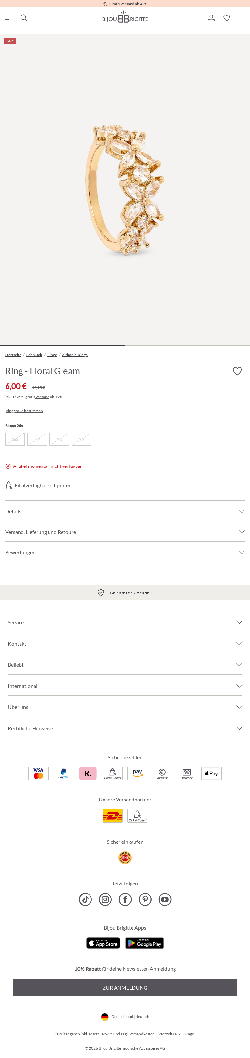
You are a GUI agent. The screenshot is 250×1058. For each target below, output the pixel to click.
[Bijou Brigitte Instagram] (105, 899)
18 (59, 439)
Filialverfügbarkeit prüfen (43, 485)
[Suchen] (23, 18)
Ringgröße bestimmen (24, 411)
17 (37, 439)
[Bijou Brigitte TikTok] (85, 899)
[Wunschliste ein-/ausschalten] (237, 371)
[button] (211, 18)
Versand (42, 396)
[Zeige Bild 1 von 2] (62, 345)
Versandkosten (142, 1033)
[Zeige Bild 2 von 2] (187, 345)
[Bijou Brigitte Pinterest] (145, 899)
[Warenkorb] (242, 18)
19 (81, 439)
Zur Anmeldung (125, 987)
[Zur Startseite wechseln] (125, 16)
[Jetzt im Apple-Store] (103, 942)
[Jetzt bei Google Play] (144, 942)
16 (15, 439)
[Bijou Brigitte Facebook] (125, 899)
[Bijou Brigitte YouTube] (165, 899)
